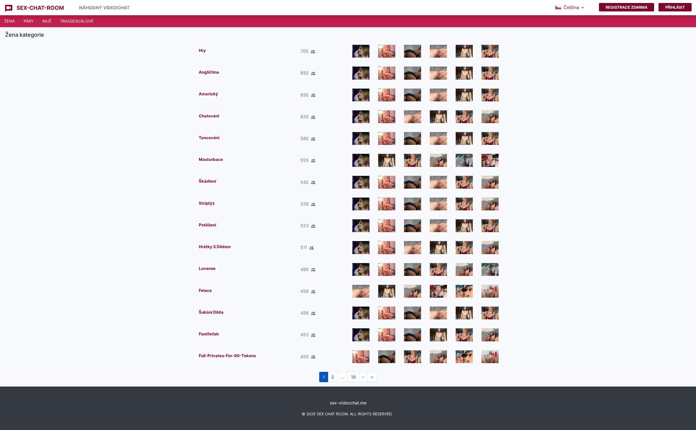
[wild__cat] (464, 291)
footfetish (209, 333)
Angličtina (209, 72)
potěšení (207, 225)
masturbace (211, 159)
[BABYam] (438, 51)
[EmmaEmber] (386, 51)
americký (208, 93)
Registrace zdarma (626, 7)
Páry (29, 21)
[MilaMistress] (412, 51)
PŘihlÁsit (675, 7)
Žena (9, 21)
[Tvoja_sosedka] (490, 160)
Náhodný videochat (104, 7)
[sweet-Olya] (490, 291)
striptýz (207, 203)
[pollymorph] (360, 51)
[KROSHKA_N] (464, 160)
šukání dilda (211, 312)
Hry (202, 50)
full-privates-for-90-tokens (227, 355)
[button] (569, 7)
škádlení (207, 181)
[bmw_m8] (490, 51)
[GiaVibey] (464, 51)
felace (205, 290)
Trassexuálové (77, 21)
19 (353, 377)
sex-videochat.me (348, 403)
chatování (209, 116)
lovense (207, 268)
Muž (46, 21)
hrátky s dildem (215, 246)
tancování (209, 137)
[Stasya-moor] (490, 116)
